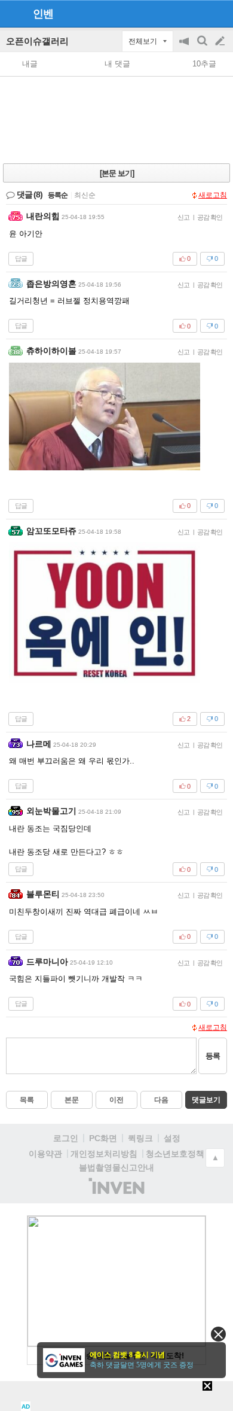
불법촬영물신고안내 (116, 1167)
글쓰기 (221, 41)
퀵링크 (140, 1138)
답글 (21, 258)
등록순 (58, 195)
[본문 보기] (117, 173)
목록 (27, 1100)
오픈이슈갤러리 (37, 41)
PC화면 (103, 1138)
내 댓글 (117, 63)
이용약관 (45, 1153)
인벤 (43, 14)
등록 (213, 1055)
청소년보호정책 (175, 1153)
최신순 (85, 195)
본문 (72, 1100)
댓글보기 (206, 1100)
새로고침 (212, 195)
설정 (172, 1138)
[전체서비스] (218, 13)
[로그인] (197, 13)
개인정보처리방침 (103, 1153)
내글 (30, 63)
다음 (161, 1100)
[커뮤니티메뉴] (12, 13)
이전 (116, 1100)
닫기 (218, 1334)
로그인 (65, 1138)
